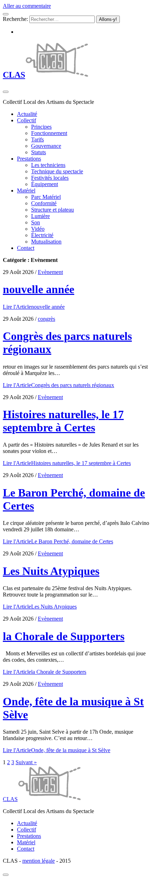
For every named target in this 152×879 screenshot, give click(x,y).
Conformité (44, 203)
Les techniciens (48, 165)
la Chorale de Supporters (63, 636)
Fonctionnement (49, 133)
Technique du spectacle (57, 171)
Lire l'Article (34, 307)
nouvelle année (38, 289)
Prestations (29, 159)
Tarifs (37, 139)
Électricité (42, 235)
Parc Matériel (46, 197)
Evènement (50, 272)
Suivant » (26, 762)
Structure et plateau (52, 210)
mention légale (38, 861)
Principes (41, 127)
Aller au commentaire (27, 6)
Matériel (26, 190)
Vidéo (38, 229)
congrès (46, 319)
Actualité (27, 114)
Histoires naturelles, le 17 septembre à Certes (63, 421)
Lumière (40, 216)
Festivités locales (50, 178)
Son (35, 222)
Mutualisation (46, 242)
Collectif (26, 120)
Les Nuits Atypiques (51, 571)
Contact (25, 248)
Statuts (38, 152)
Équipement (44, 184)
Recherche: (15, 19)
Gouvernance (46, 146)
